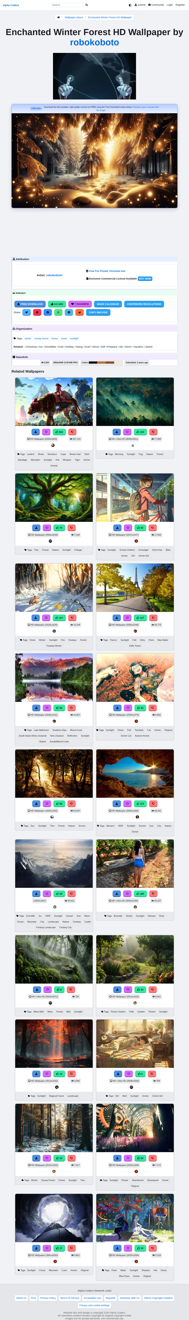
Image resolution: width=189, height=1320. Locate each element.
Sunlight (48, 460)
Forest (160, 454)
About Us (21, 1298)
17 (60, 1248)
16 (141, 1248)
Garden (141, 1012)
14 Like (58, 304)
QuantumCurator (64, 541)
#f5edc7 (118, 362)
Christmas (31, 346)
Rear (161, 916)
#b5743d (101, 362)
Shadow (146, 1270)
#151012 (93, 362)
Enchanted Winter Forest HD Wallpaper (110, 17)
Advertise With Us (130, 1298)
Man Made (163, 640)
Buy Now (145, 278)
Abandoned (137, 1180)
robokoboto (94, 42)
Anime (87, 460)
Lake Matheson (41, 730)
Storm (128, 346)
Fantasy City (65, 927)
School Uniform (127, 550)
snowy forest (41, 338)
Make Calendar (108, 304)
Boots (41, 454)
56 (60, 708)
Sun (32, 826)
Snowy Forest (48, 1180)
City (159, 826)
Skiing (78, 346)
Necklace (52, 454)
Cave (64, 1270)
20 (141, 1158)
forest (55, 338)
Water (123, 1270)
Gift (103, 346)
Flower (152, 1012)
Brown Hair (75, 454)
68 (60, 803)
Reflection (72, 736)
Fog (141, 454)
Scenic (82, 826)
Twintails (139, 730)
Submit (141, 4)
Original (168, 730)
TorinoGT (63, 907)
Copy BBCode (98, 312)
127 (141, 617)
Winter (42, 640)
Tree (36, 550)
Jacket (148, 346)
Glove (95, 346)
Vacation (138, 346)
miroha (144, 816)
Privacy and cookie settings (94, 1305)
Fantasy (72, 640)
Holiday (69, 346)
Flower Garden (118, 1012)
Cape (63, 454)
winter (28, 338)
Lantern (30, 454)
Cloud (42, 1270)
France (113, 640)
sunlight (74, 338)
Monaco (110, 826)
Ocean (135, 831)
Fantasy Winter (54, 646)
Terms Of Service (69, 1298)
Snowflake (50, 346)
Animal (54, 466)
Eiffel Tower (135, 646)
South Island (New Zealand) (32, 736)
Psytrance (144, 631)
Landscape (53, 922)
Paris (151, 640)
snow (64, 338)
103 (141, 432)
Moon (87, 916)
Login (170, 4)
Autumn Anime (142, 736)
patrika (63, 1087)
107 (60, 617)
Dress (121, 730)
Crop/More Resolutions (144, 304)
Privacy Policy (48, 1298)
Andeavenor (63, 445)
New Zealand (57, 736)
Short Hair (157, 550)
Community (157, 4)
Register (180, 4)
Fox (63, 640)
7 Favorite (81, 304)
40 (141, 708)
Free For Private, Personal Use (107, 271)
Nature (149, 454)
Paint (114, 1270)
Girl (133, 556)
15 (60, 1074)
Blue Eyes (124, 1276)
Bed (125, 1096)
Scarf (87, 346)
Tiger (77, 460)
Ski (121, 346)
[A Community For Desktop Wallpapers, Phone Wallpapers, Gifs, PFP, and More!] (58, 17)
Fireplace (112, 346)
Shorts (129, 916)
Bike (168, 550)
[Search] (86, 5)
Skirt (87, 454)
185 (141, 893)
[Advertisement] (94, 231)
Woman (152, 916)
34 (141, 989)
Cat (149, 730)
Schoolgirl (143, 550)
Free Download (31, 304)
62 (141, 527)
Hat (57, 460)
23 (60, 1158)
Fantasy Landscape (46, 927)
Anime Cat (126, 736)
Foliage (78, 550)
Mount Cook (76, 730)
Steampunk (152, 1180)
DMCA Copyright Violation (158, 1298)
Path (131, 1012)
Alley (142, 640)
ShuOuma (63, 631)
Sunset (142, 826)
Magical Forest (56, 1096)
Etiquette (110, 1298)
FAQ (33, 1298)
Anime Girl (143, 556)
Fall (134, 640)
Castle (88, 922)
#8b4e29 (110, 362)
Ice (40, 346)
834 (60, 432)
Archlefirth (144, 907)
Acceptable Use (92, 1298)
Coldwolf (144, 541)
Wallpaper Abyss (74, 17)
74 (60, 527)
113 (141, 803)
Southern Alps (59, 730)
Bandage (22, 460)
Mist (68, 1012)
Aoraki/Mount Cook (59, 741)
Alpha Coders (11, 5)
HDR (120, 826)
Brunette (118, 916)
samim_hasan (144, 445)
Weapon (67, 460)
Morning (119, 454)
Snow (32, 640)
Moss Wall (39, 1012)
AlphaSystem (63, 816)
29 (60, 893)
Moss (50, 1012)
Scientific (30, 916)
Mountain (35, 460)
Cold (60, 346)
